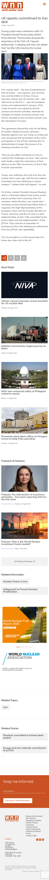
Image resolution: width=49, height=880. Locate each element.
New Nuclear (31, 818)
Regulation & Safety (33, 821)
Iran (5, 707)
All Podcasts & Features (23, 562)
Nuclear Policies (32, 823)
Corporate (30, 825)
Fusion (28, 834)
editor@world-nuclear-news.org (13, 853)
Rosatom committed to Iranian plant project (23, 736)
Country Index (31, 836)
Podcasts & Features (7, 504)
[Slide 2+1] (26, 647)
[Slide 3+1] (31, 647)
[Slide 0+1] (18, 647)
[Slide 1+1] (22, 647)
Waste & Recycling (33, 829)
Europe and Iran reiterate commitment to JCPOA (24, 749)
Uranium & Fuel (31, 827)
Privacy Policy (27, 871)
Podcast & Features (33, 831)
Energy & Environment (34, 816)
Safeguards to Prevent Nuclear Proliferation (20, 590)
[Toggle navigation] (44, 4)
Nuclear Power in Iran (15, 582)
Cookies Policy (38, 871)
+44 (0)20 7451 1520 (13, 856)
